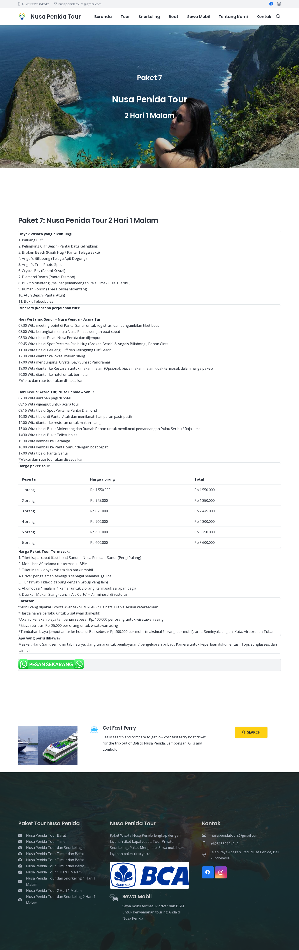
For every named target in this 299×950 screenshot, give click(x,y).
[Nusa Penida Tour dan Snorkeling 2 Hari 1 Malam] (22, 900)
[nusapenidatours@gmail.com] (206, 835)
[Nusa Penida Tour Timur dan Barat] (22, 854)
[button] (278, 17)
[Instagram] (279, 4)
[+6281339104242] (206, 844)
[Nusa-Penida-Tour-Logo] (22, 16)
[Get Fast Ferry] (96, 730)
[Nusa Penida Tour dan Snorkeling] (22, 848)
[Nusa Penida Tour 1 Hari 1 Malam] (22, 872)
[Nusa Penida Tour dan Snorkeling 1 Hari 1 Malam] (22, 881)
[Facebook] (271, 4)
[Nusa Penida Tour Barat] (22, 835)
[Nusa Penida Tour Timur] (22, 841)
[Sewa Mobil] (116, 898)
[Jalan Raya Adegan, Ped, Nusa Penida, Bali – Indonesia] (206, 855)
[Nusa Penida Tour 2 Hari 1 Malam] (22, 890)
